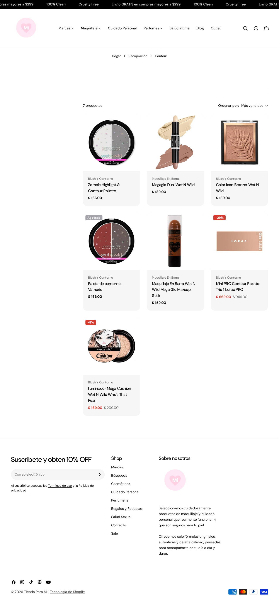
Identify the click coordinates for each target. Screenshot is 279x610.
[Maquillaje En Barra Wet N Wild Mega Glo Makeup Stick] (175, 241)
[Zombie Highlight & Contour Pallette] (111, 142)
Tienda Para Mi (36, 592)
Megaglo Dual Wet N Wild (173, 184)
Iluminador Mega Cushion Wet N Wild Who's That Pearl (109, 394)
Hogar (116, 56)
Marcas (117, 467)
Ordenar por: (228, 105)
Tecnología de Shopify (67, 592)
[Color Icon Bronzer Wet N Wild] (239, 142)
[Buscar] (245, 28)
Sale (114, 533)
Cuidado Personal (125, 492)
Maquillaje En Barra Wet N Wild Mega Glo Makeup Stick (173, 289)
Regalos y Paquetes (127, 508)
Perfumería (120, 500)
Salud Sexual (121, 517)
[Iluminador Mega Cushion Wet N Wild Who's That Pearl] (111, 345)
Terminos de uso (60, 486)
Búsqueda (119, 475)
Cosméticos (120, 483)
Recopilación (138, 56)
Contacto (118, 525)
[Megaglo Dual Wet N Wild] (175, 142)
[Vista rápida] (134, 123)
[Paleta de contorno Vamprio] (111, 241)
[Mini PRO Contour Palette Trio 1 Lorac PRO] (239, 241)
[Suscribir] (99, 474)
